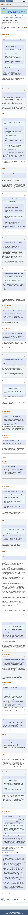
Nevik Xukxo (6, 411)
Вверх (2, 899)
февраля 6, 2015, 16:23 (6, 736)
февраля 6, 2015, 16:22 (6, 716)
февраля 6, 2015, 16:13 (6, 413)
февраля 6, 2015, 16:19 (6, 656)
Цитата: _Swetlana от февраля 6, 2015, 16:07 (13, 173)
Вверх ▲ (16, 910)
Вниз (2, 27)
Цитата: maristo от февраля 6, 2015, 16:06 (12, 198)
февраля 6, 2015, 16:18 (6, 619)
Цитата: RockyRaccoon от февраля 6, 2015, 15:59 (14, 93)
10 (15, 27)
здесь (22, 11)
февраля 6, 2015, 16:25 (6, 813)
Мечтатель (6, 34)
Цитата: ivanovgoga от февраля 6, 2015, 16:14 (13, 623)
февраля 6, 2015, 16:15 (6, 463)
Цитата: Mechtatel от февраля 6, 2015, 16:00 (14, 43)
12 (18, 27)
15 (22, 27)
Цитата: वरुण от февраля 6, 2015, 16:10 (12, 385)
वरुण (4, 168)
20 (4, 28)
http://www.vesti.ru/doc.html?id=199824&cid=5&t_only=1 (8, 849)
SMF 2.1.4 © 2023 (11, 912)
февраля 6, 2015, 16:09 (6, 90)
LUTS (4, 380)
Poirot (5, 237)
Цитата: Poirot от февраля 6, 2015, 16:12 (12, 526)
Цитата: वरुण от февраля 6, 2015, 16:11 (12, 440)
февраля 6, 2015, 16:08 (6, 36)
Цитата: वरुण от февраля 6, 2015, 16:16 (12, 719)
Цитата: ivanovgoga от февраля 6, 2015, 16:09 (13, 273)
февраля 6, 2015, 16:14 (6, 437)
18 (1, 28)
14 (21, 27)
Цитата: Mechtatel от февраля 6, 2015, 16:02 (14, 201)
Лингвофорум (6, 4)
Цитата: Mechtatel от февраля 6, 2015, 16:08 (13, 333)
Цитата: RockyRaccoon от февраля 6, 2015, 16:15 (14, 659)
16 (24, 27)
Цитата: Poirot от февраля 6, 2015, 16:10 (12, 416)
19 (2, 28)
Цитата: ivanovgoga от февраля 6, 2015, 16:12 (13, 491)
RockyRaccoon (7, 114)
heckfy (12, 17)
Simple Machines (17, 912)
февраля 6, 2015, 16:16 (6, 553)
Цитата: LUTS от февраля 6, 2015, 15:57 (14, 46)
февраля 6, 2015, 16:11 (6, 270)
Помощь (12, 910)
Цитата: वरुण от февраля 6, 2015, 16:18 (12, 816)
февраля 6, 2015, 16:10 (6, 170)
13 (19, 27)
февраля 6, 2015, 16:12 (6, 307)
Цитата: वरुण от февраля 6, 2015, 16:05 (12, 119)
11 (17, 27)
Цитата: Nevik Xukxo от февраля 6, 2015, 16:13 (13, 466)
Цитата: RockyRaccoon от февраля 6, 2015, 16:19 (14, 740)
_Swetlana (6, 772)
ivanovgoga (6, 88)
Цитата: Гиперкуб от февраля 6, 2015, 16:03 (13, 39)
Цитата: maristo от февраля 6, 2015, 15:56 (14, 204)
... (11, 27)
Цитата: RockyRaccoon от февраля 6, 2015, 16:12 (14, 777)
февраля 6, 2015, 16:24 (6, 756)
